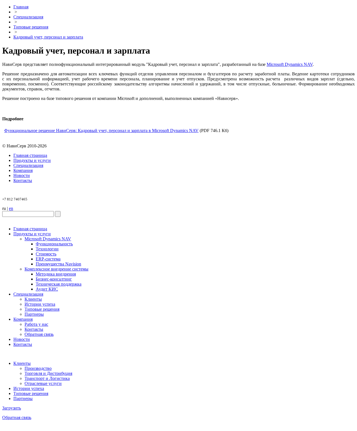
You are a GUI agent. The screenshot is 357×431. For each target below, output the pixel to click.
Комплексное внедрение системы (56, 269)
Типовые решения (30, 27)
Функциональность (54, 243)
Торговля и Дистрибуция (48, 373)
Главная (20, 6)
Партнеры (34, 314)
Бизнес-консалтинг (54, 279)
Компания (23, 170)
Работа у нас (36, 324)
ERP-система (48, 259)
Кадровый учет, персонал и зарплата (48, 37)
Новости (21, 175)
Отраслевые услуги (43, 383)
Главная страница (30, 155)
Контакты (22, 180)
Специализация (28, 17)
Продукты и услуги (32, 160)
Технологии (47, 248)
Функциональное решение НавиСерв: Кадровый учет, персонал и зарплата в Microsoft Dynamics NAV (101, 130)
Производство (38, 368)
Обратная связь (39, 334)
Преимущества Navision (58, 264)
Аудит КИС (47, 289)
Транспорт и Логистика (47, 378)
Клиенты (33, 299)
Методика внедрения (56, 274)
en (11, 208)
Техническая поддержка (58, 284)
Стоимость (46, 254)
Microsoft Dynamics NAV (290, 64)
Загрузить (11, 408)
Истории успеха (40, 304)
